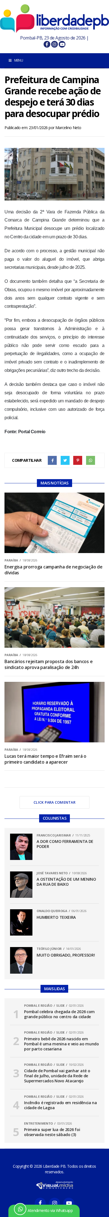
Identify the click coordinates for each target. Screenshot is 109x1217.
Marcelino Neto (68, 127)
